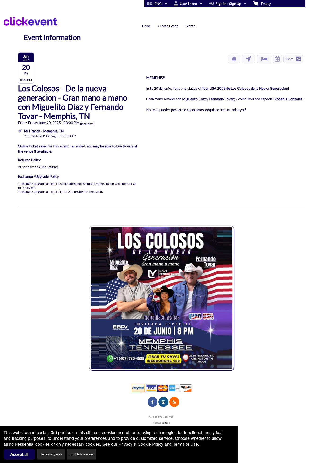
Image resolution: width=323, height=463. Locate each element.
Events (190, 26)
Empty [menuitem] (264, 3)
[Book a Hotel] (264, 59)
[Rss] (174, 402)
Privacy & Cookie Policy (140, 444)
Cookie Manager (81, 454)
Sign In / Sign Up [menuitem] (228, 3)
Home (146, 26)
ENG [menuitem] (157, 3)
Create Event (168, 26)
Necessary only (51, 454)
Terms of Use (161, 422)
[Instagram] (163, 402)
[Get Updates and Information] (234, 59)
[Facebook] (152, 402)
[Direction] (248, 59)
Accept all (19, 454)
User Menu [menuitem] (188, 3)
